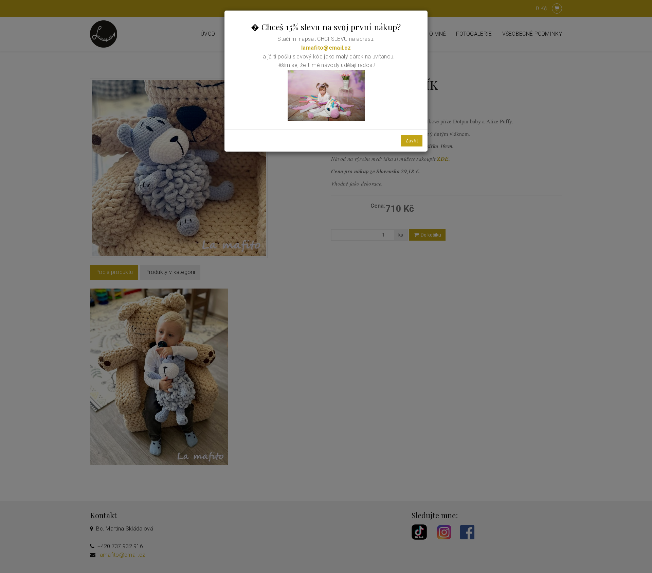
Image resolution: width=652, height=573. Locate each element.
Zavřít (411, 140)
